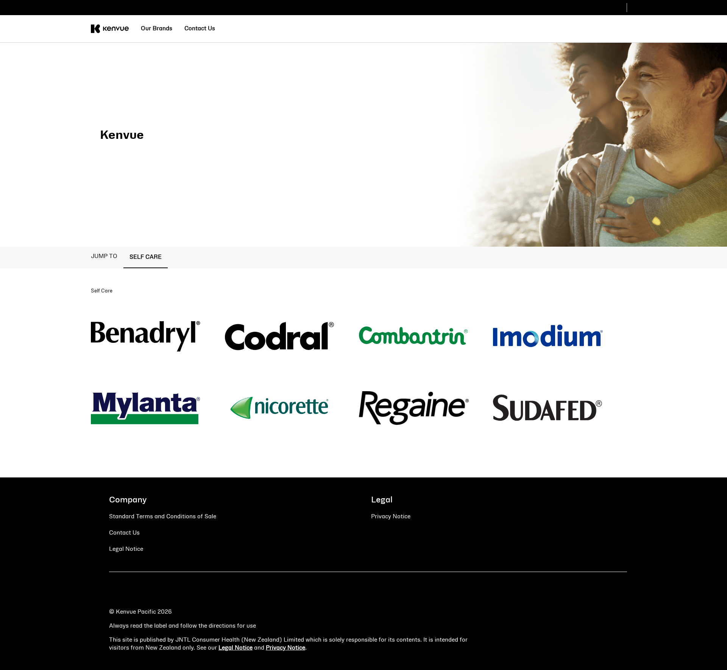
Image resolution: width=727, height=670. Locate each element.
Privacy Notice (285, 648)
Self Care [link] (145, 257)
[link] (156, 29)
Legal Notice (235, 648)
